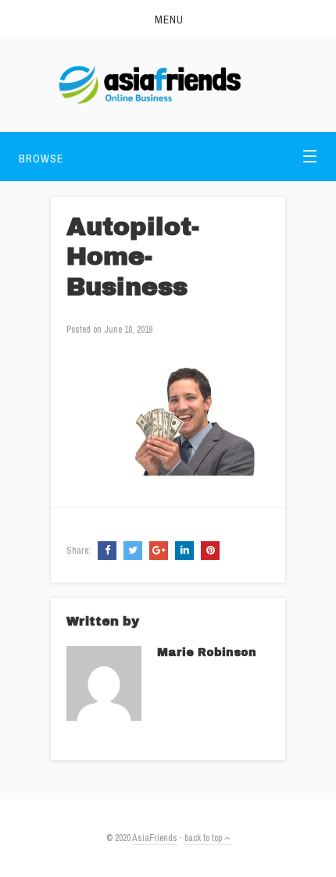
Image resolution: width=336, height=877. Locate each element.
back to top (204, 838)
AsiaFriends (154, 838)
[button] (168, 19)
